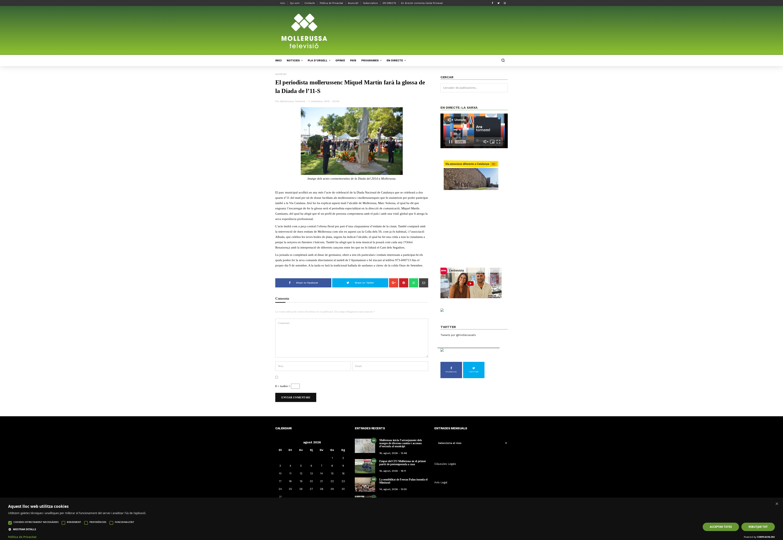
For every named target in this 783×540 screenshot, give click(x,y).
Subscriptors (370, 3)
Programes (370, 60)
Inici (282, 3)
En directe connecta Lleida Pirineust (422, 3)
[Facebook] (492, 3)
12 (301, 473)
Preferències (98, 521)
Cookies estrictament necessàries (36, 521)
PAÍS (353, 60)
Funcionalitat (124, 521)
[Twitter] (498, 3)
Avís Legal (440, 482)
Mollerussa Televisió (292, 101)
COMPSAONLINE (766, 537)
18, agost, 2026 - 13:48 (393, 453)
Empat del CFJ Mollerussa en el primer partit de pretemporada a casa (402, 463)
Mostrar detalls (24, 529)
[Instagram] (505, 3)
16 (343, 473)
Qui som (295, 3)
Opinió (340, 60)
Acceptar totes (721, 527)
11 (290, 473)
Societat (281, 74)
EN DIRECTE (389, 3)
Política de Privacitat (331, 3)
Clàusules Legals (445, 463)
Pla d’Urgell (317, 60)
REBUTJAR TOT (758, 527)
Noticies (293, 60)
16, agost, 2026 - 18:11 (392, 470)
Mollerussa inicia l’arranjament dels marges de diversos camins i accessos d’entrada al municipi (400, 443)
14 (321, 473)
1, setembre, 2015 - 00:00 (324, 101)
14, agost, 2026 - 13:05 (393, 489)
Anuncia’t (353, 3)
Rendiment (74, 521)
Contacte (309, 3)
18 (290, 481)
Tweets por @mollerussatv (458, 335)
